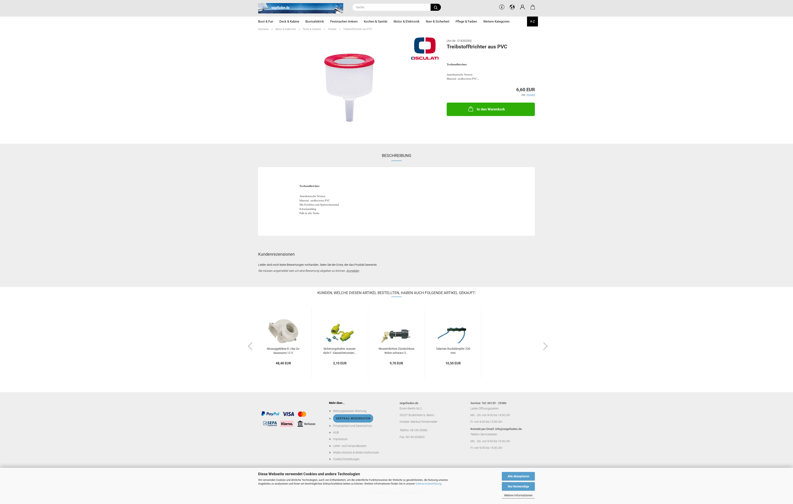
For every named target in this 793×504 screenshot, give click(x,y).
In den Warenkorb (491, 109)
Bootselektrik (314, 21)
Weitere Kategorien (496, 21)
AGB (336, 432)
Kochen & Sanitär (375, 21)
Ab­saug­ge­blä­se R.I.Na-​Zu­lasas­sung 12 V (283, 350)
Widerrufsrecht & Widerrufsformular (356, 452)
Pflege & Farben (466, 21)
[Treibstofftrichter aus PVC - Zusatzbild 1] (349, 85)
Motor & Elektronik (407, 21)
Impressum (340, 439)
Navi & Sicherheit (437, 21)
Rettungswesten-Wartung (349, 411)
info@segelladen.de (508, 429)
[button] (522, 7)
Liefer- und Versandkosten (350, 446)
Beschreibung (396, 155)
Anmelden (352, 270)
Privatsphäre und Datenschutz (352, 425)
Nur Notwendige (518, 486)
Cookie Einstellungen (346, 459)
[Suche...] (436, 7)
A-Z (532, 21)
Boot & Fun (265, 21)
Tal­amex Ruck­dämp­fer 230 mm (453, 350)
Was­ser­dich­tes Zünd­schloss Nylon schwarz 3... (396, 350)
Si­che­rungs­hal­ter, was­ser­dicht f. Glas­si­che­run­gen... (340, 350)
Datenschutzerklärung (428, 483)
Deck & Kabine (289, 21)
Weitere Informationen (518, 495)
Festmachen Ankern (344, 21)
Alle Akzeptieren (518, 476)
